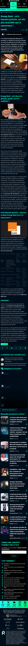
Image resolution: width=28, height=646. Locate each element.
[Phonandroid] (3, 633)
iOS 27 (5, 576)
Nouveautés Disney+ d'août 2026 (12, 582)
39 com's (23, 30)
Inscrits (20, 605)
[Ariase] (20, 628)
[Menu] (1, 1)
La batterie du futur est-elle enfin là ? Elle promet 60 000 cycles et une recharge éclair (18, 496)
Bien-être (24, 6)
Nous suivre (25, 347)
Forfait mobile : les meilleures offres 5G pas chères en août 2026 (14, 590)
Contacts (23, 610)
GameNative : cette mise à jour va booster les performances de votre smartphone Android (18, 472)
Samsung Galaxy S (14, 513)
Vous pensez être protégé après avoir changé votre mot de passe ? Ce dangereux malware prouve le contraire (18, 459)
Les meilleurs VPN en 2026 (10, 598)
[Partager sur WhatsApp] (21, 347)
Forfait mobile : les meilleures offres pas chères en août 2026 (13, 593)
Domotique (9, 9)
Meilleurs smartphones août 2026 (12, 596)
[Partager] (26, 29)
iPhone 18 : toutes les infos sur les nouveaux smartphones (14, 573)
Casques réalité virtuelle (15, 538)
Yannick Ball (4, 29)
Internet (22, 9)
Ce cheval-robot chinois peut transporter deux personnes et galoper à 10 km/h (18, 419)
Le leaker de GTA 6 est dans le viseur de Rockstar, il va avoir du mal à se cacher (18, 519)
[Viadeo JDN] (7, 628)
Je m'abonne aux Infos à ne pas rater (14, 34)
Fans (2, 605)
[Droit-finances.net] (7, 625)
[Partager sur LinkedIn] (12, 347)
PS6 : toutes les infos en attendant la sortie (14, 578)
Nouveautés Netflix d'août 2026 (11, 580)
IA (8, 6)
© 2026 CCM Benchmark (19, 612)
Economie (14, 9)
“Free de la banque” (7, 70)
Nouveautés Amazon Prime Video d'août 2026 (15, 584)
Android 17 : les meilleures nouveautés (13, 570)
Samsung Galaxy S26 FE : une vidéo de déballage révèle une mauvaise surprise (17, 507)
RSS (25, 605)
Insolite (18, 9)
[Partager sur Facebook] (7, 347)
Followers (8, 605)
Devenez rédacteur (17, 610)
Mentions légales (11, 611)
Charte (5, 612)
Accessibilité (10, 612)
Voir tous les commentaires (9, 410)
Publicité (5, 611)
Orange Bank (4, 238)
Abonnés (14, 605)
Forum (19, 6)
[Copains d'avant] (20, 625)
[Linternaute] (20, 622)
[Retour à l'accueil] (14, 1)
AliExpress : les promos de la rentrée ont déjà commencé (14, 564)
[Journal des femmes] (7, 619)
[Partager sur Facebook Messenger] (16, 347)
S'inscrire (14, 556)
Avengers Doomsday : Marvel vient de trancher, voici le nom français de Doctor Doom (17, 485)
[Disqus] (14, 389)
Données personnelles (20, 611)
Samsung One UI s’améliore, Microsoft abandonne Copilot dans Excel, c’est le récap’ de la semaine (18, 445)
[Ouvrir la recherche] (26, 1)
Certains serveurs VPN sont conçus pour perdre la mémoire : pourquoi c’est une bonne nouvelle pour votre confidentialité (18, 432)
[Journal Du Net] (7, 622)
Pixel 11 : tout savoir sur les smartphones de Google (14, 567)
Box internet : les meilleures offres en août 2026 (14, 586)
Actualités (13, 6)
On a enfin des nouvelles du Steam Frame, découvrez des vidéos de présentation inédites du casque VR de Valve (18, 531)
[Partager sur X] (3, 347)
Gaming (11, 478)
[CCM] (20, 619)
